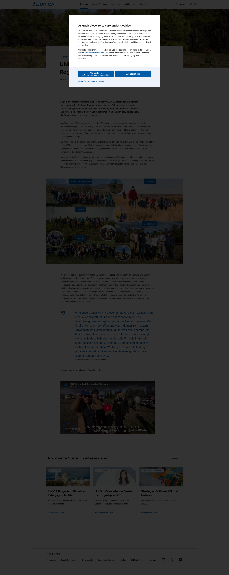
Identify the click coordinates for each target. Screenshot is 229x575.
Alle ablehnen (95, 74)
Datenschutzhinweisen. (94, 53)
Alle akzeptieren (133, 74)
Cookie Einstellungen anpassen (93, 81)
